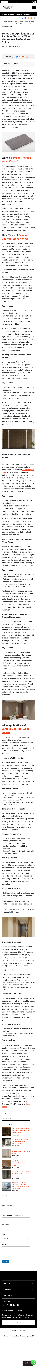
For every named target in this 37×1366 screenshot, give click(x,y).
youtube (10, 1305)
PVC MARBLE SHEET (23, 14)
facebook (22, 17)
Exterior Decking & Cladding (15, 2)
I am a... (4, 1234)
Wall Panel (4, 2)
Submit (5, 1261)
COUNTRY (6, 1225)
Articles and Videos (11, 21)
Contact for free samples (12, 1311)
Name (4, 1196)
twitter (19, 17)
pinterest (14, 1305)
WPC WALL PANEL (7, 14)
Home (3, 21)
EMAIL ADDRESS (8, 1205)
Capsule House (29, 2)
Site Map (22, 1330)
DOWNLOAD (18, 1322)
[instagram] (27, 57)
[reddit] (20, 57)
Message (5, 1244)
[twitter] (13, 57)
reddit (28, 17)
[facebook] (17, 57)
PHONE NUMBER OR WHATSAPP (14, 1215)
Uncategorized (23, 21)
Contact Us (15, 1330)
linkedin (25, 17)
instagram (31, 17)
